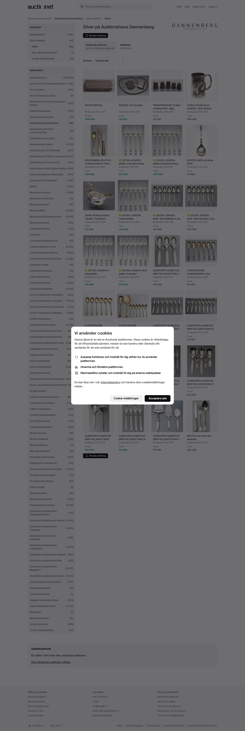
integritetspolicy (110, 382)
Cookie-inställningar (126, 398)
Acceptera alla (157, 398)
